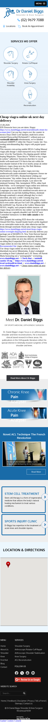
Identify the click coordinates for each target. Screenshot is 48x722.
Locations (10, 26)
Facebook (17, 673)
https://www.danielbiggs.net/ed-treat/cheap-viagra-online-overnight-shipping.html (21, 230)
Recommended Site (8, 246)
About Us (4, 649)
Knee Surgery (29, 83)
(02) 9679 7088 (32, 20)
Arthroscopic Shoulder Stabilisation (30, 653)
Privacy (31, 701)
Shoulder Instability (11, 84)
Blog (3, 663)
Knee (3, 656)
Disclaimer (21, 701)
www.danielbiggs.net (9, 258)
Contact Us (28, 703)
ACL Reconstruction (30, 104)
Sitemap (18, 703)
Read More (36, 472)
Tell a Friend (40, 701)
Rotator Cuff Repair (30, 63)
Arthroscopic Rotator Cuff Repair (28, 649)
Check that (27, 258)
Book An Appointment (33, 26)
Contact (4, 667)
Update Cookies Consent (10, 721)
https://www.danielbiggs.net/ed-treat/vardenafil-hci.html (21, 262)
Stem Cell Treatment (22, 493)
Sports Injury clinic (21, 521)
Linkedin (33, 673)
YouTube (27, 673)
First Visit (4, 660)
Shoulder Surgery (11, 63)
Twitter (22, 673)
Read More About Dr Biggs (23, 378)
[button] (9, 564)
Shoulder (5, 653)
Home (3, 646)
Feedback (12, 701)
